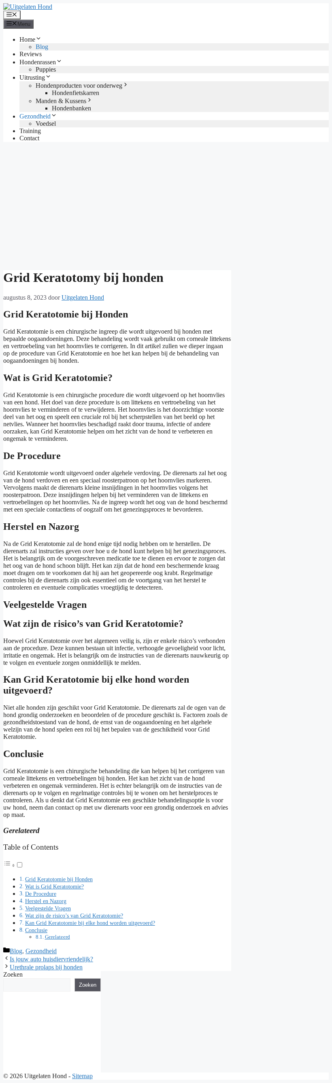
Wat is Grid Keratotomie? (54, 886)
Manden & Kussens (61, 100)
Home (27, 39)
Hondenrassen (37, 62)
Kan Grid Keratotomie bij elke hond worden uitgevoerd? (90, 923)
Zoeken (13, 974)
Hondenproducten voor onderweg (79, 85)
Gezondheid (35, 116)
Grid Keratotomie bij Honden (59, 879)
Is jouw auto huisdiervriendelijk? (51, 959)
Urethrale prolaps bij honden (46, 967)
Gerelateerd (57, 937)
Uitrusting (32, 77)
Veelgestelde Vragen (48, 908)
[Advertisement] (166, 205)
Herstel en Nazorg (45, 901)
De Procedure (40, 894)
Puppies (46, 69)
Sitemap (82, 1075)
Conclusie (36, 930)
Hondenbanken (71, 108)
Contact (29, 138)
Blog (42, 46)
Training (30, 130)
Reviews (30, 54)
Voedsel (46, 123)
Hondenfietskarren (75, 92)
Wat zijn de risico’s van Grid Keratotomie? (74, 915)
